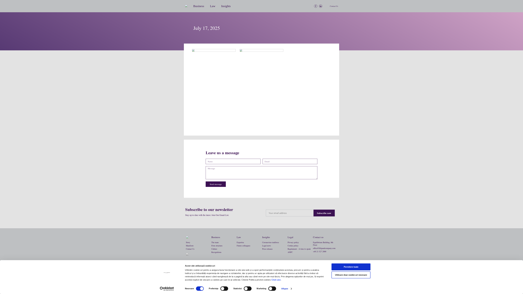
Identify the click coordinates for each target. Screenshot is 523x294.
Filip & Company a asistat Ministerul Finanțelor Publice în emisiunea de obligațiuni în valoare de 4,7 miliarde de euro (260, 118)
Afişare (284, 288)
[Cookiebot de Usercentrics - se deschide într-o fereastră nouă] (167, 289)
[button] (188, 6)
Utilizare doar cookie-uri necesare (351, 275)
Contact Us (334, 6)
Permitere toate (351, 267)
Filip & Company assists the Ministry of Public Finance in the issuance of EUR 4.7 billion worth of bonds (213, 120)
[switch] (224, 288)
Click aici (276, 280)
